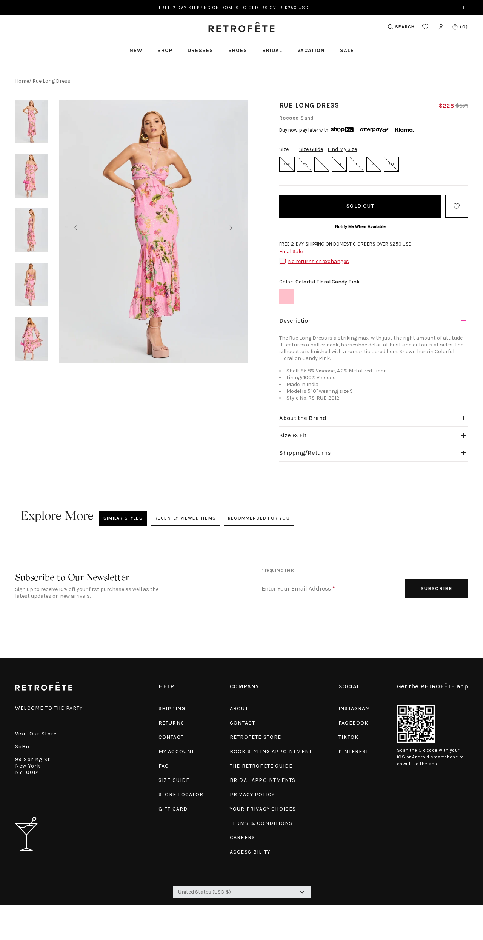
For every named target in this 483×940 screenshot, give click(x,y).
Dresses (200, 50)
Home (22, 81)
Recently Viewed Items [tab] (185, 518)
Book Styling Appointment (271, 751)
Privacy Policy (252, 794)
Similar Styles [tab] (123, 518)
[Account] (441, 26)
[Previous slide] (75, 227)
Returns (171, 723)
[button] (460, 26)
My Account (176, 751)
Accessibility (250, 852)
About (239, 708)
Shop (164, 50)
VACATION (311, 50)
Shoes (237, 50)
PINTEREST (353, 751)
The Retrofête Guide (261, 766)
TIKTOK (348, 737)
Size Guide (311, 149)
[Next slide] (230, 227)
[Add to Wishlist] (456, 206)
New (135, 50)
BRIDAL (272, 50)
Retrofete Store (255, 737)
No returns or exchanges (318, 261)
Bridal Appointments (262, 780)
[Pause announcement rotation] (464, 7)
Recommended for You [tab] (259, 518)
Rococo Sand (296, 118)
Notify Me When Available (360, 226)
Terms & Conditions (261, 823)
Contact (171, 737)
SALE (347, 50)
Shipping (171, 708)
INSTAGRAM (354, 708)
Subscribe (436, 588)
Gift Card (173, 809)
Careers (242, 837)
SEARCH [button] (405, 26)
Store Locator (180, 794)
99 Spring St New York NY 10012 (32, 765)
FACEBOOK (353, 723)
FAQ (163, 766)
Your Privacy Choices (263, 809)
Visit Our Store (36, 734)
